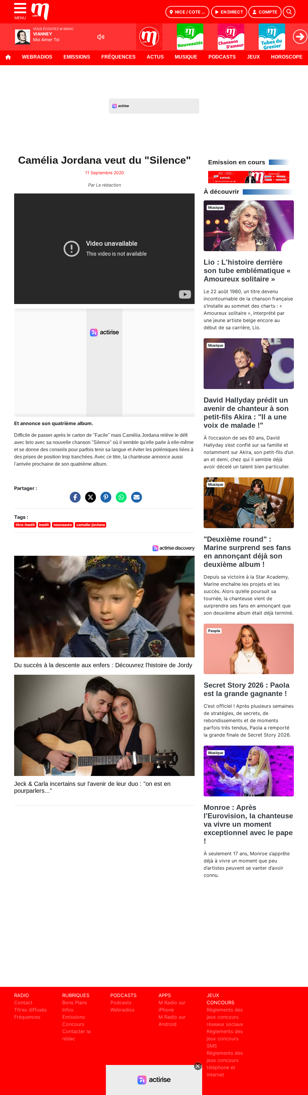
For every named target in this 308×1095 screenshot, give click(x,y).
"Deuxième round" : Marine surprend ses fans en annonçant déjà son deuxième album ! (247, 551)
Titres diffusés (30, 1010)
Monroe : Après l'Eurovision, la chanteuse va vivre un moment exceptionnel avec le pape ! (248, 824)
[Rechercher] (289, 12)
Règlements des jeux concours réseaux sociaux (225, 1017)
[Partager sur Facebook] (74, 500)
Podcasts (222, 56)
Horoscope (287, 56)
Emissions (76, 56)
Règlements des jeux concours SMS (225, 1038)
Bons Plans (74, 1002)
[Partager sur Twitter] (89, 500)
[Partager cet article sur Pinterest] (104, 500)
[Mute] (100, 36)
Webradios (37, 56)
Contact (23, 1002)
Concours (73, 1024)
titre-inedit (25, 524)
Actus (155, 56)
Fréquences (118, 56)
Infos (67, 1010)
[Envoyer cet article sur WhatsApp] (120, 500)
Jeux (253, 56)
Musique (186, 56)
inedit (44, 524)
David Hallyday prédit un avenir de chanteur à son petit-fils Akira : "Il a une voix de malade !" (246, 412)
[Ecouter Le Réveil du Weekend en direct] (248, 177)
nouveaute (63, 524)
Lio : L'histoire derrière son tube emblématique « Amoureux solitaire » (247, 270)
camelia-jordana (90, 524)
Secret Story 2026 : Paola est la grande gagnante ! (246, 689)
